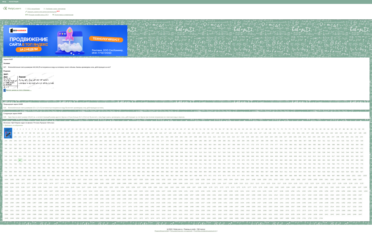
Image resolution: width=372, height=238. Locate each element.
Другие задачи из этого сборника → (18, 90)
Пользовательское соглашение (181, 231)
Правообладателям (162, 231)
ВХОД (4, 1)
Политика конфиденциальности (205, 231)
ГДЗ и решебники (33, 9)
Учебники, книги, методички (55, 9)
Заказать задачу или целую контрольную (41, 12)
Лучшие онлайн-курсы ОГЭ (38, 15)
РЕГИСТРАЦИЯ (13, 1)
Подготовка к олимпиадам (63, 15)
